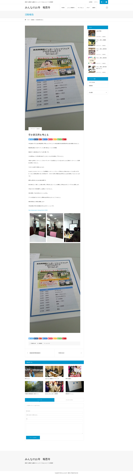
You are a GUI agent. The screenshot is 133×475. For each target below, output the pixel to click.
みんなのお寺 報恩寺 (37, 7)
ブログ (88, 7)
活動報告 (38, 128)
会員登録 (90, 2)
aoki (35, 343)
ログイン (96, 2)
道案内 (93, 7)
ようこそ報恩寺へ (71, 7)
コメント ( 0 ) (39, 399)
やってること (81, 7)
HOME (63, 7)
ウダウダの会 (92, 82)
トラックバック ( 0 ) (69, 399)
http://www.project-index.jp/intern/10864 (38, 210)
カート (105, 2)
